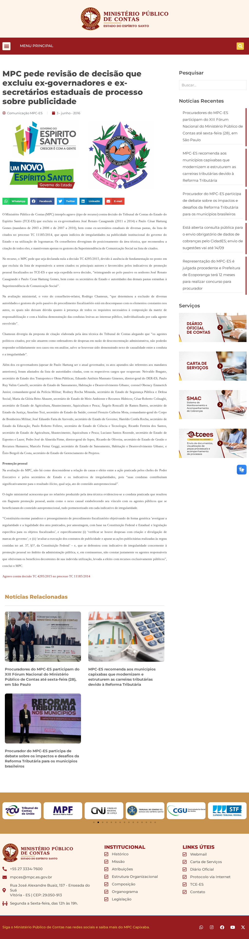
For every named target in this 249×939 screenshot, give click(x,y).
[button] (6, 46)
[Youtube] (232, 927)
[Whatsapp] (201, 927)
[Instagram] (211, 927)
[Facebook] (222, 927)
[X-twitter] (243, 927)
